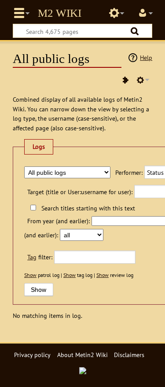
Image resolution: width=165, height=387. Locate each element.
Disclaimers (129, 354)
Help (146, 57)
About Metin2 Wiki (82, 354)
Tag (32, 257)
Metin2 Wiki (59, 13)
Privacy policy (32, 354)
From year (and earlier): (58, 221)
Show (30, 275)
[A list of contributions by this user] (125, 80)
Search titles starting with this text (88, 208)
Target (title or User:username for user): (79, 192)
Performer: (129, 172)
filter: (39, 257)
